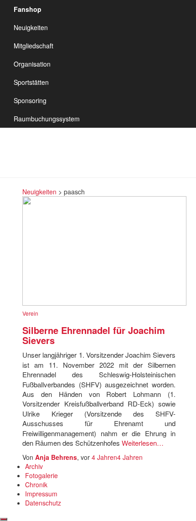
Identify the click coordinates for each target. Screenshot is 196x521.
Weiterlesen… (142, 443)
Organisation (32, 63)
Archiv (34, 466)
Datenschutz (43, 502)
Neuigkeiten (31, 27)
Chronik (36, 484)
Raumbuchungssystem (47, 118)
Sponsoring (30, 100)
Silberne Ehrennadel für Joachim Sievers (93, 335)
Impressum (41, 493)
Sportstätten (31, 82)
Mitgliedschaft (33, 45)
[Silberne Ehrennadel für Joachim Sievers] (104, 250)
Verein (30, 313)
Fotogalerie (41, 475)
